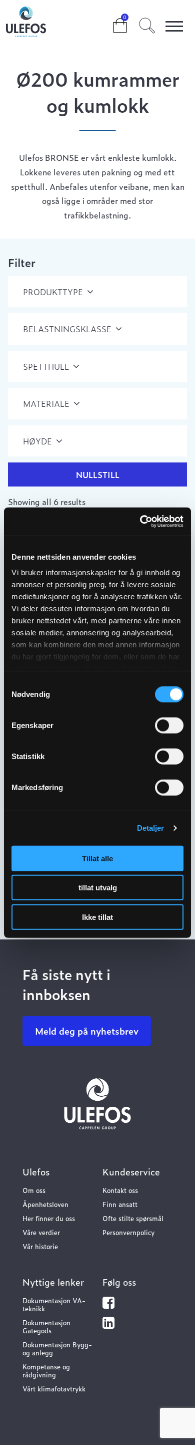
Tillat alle (97, 858)
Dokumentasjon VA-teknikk (54, 1304)
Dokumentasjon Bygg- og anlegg (57, 1348)
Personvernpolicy (128, 1232)
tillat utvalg (97, 887)
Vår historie (40, 1246)
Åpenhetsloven (45, 1204)
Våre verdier (41, 1232)
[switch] (169, 725)
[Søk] (147, 24)
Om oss (34, 1190)
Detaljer (150, 828)
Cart (112, 21)
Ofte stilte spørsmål (133, 1218)
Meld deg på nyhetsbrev (86, 1031)
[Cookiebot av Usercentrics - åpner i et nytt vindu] (140, 521)
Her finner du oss (48, 1218)
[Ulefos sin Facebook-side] (108, 1305)
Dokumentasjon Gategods (46, 1326)
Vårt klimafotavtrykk (54, 1388)
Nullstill (98, 474)
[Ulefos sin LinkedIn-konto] (108, 1325)
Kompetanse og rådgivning (46, 1370)
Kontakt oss (120, 1190)
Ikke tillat (97, 916)
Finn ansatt (120, 1204)
